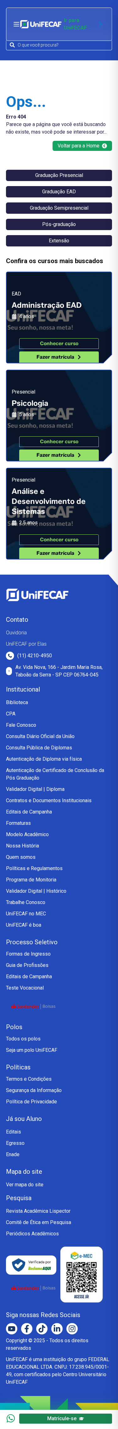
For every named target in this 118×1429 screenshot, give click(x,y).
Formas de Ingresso (28, 954)
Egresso (15, 1143)
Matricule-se (61, 1418)
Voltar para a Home (78, 146)
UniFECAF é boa (23, 925)
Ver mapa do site (24, 1185)
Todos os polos (23, 1039)
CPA (10, 714)
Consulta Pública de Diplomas (39, 748)
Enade (13, 1154)
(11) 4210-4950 (34, 656)
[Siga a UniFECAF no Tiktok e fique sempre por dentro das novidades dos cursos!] (42, 1328)
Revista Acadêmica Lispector (38, 1211)
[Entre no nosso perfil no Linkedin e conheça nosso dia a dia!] (57, 1328)
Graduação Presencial (59, 175)
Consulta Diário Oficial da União (40, 736)
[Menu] (16, 24)
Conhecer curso (59, 343)
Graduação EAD (59, 192)
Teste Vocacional (25, 988)
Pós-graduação (59, 224)
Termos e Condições (29, 1079)
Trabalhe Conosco (25, 902)
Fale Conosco (21, 725)
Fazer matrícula (55, 357)
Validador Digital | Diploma (35, 789)
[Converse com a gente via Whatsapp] (10, 1418)
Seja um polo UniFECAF (31, 1050)
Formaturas (18, 823)
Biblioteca (17, 702)
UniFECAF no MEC (26, 914)
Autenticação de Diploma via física (44, 759)
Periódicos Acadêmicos (32, 1234)
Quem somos (21, 857)
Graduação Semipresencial (59, 208)
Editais (13, 1132)
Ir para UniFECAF (75, 24)
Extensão (59, 241)
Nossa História (22, 846)
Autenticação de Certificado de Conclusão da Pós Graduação (55, 774)
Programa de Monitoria (31, 880)
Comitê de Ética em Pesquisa (38, 1222)
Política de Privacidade (31, 1102)
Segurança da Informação (34, 1090)
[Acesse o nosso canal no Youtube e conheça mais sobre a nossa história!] (11, 1328)
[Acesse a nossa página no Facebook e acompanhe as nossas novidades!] (26, 1328)
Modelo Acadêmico (27, 834)
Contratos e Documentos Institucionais (49, 800)
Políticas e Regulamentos (34, 868)
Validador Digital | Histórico (36, 891)
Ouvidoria (16, 633)
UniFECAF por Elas (26, 644)
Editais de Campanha (29, 812)
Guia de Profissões (27, 965)
